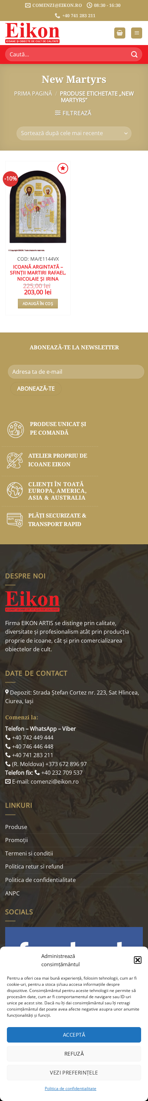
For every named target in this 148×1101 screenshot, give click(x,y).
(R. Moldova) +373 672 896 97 (49, 764)
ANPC (12, 893)
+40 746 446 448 (32, 746)
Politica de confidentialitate (70, 1088)
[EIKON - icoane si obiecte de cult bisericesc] (39, 33)
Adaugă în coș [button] (38, 303)
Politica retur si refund (34, 866)
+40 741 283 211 (32, 755)
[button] (137, 960)
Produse (16, 827)
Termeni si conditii (29, 853)
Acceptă (74, 1034)
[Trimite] (134, 54)
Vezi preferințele (74, 1072)
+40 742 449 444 (32, 737)
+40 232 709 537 (61, 772)
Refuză (74, 1053)
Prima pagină (33, 93)
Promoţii (16, 840)
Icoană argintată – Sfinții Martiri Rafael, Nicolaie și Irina (38, 273)
